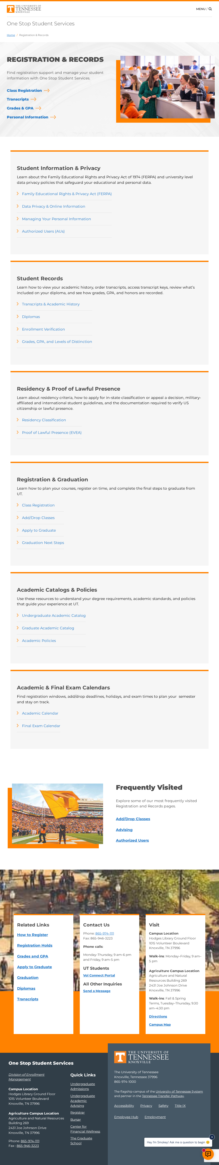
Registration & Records (34, 35)
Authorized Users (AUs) (43, 231)
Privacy (146, 1106)
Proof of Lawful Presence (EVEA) (52, 432)
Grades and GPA (32, 956)
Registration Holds (34, 945)
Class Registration (24, 90)
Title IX (180, 1106)
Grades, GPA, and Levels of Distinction (57, 341)
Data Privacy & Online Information (53, 206)
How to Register (32, 934)
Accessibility (124, 1106)
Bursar (75, 1120)
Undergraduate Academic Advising (82, 1101)
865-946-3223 (28, 1146)
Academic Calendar (40, 713)
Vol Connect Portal (99, 975)
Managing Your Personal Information (56, 219)
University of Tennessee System (179, 1091)
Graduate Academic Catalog (48, 628)
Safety (163, 1106)
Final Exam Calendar (41, 725)
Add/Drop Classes (38, 517)
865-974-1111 (104, 933)
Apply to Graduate (39, 530)
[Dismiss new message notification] (212, 1137)
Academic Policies (39, 640)
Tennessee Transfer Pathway (163, 1096)
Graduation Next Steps (43, 542)
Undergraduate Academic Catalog (54, 615)
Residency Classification (44, 420)
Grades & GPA (20, 108)
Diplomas (31, 316)
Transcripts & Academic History (51, 304)
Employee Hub (126, 1117)
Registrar (77, 1112)
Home (11, 35)
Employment (155, 1117)
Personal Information (27, 117)
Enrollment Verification (43, 329)
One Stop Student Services (40, 23)
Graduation (27, 977)
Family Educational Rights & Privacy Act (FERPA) (67, 193)
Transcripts (18, 99)
